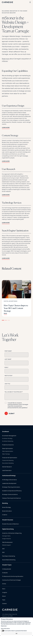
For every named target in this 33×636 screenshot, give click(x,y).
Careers (4, 603)
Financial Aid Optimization (9, 457)
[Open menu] (30, 2)
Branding (5, 503)
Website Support (6, 545)
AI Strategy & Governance (9, 479)
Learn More (6, 127)
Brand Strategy (6, 507)
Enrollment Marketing (7, 441)
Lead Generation (7, 470)
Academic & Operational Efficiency (12, 490)
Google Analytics (6, 538)
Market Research (7, 467)
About (4, 596)
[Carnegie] (7, 2)
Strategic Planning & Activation (11, 487)
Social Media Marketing (8, 559)
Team (3, 600)
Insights (4, 592)
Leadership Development (9, 483)
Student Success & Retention (10, 524)
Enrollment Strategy (7, 438)
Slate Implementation (7, 451)
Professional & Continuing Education (12, 576)
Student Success (7, 520)
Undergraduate (6, 569)
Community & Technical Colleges (11, 580)
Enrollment (5, 431)
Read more (5, 59)
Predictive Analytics (8, 445)
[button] (3, 320)
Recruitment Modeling (8, 463)
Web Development (7, 542)
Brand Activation (7, 511)
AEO (3, 548)
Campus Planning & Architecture (11, 498)
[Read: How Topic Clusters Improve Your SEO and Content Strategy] (16, 298)
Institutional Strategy (9, 475)
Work (3, 589)
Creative (4, 514)
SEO (3, 552)
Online (4, 583)
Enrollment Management (9, 435)
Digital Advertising (10, 301)
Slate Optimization (7, 448)
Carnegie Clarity (6, 536)
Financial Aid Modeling (8, 460)
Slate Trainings (6, 454)
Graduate (5, 572)
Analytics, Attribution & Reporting (12, 533)
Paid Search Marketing (8, 556)
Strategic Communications (10, 494)
